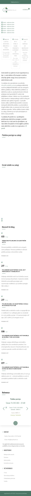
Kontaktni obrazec (8, 463)
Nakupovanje (7, 450)
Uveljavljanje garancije (9, 478)
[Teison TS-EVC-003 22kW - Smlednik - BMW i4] (15, 408)
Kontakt (6, 432)
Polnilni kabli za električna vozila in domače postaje (15, 304)
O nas (5, 472)
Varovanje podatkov (9, 475)
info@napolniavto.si (15, 2)
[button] (4, 408)
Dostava (6, 457)
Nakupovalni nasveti (9, 454)
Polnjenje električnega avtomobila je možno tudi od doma (15, 336)
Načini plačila (7, 460)
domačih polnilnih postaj (8, 85)
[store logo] (9, 10)
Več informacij (8, 468)
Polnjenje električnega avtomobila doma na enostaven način (15, 368)
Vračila (5, 481)
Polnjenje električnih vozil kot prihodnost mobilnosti (14, 270)
